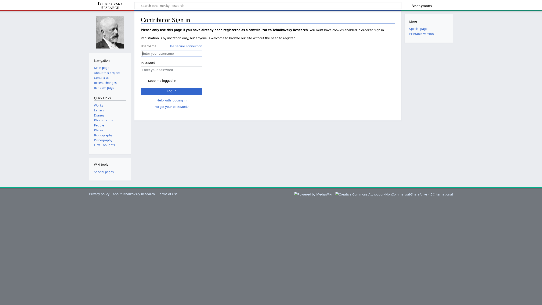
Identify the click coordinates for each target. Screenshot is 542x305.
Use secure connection (185, 46)
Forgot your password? (172, 106)
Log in (172, 91)
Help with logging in (172, 100)
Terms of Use (168, 194)
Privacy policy (99, 194)
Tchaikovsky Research (110, 5)
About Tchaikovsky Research (134, 194)
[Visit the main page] (110, 32)
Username (148, 46)
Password (148, 62)
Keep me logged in (162, 80)
